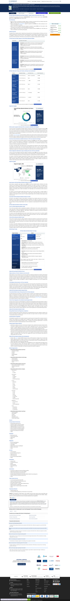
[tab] (12, 13)
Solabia (17, 337)
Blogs (36, 586)
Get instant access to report (37, 69)
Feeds (45, 591)
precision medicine (38, 297)
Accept (29, 599)
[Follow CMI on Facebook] (57, 581)
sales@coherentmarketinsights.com (15, 580)
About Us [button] (29, 1)
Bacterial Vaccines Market (32, 515)
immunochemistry (22, 23)
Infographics (37, 584)
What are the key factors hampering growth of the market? (18, 542)
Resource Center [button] (49, 1)
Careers (36, 591)
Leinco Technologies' (16, 134)
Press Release (37, 582)
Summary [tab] (12, 13)
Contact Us (28, 586)
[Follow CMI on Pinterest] (59, 581)
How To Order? (46, 582)
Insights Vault (43, 1)
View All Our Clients (21, 564)
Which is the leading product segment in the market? (17, 538)
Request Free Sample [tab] (42, 13)
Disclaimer (45, 588)
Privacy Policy (25, 599)
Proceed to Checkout (55, 34)
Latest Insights (34, 1)
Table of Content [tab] (21, 13)
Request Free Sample (35, 125)
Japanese (11, 511)
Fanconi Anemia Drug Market (33, 518)
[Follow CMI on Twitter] (55, 581)
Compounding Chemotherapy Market (14, 518)
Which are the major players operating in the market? (17, 547)
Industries (28, 582)
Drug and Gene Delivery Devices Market (15, 515)
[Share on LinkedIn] (13, 497)
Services (28, 584)
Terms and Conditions (47, 584)
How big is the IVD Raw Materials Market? (15, 523)
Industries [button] (38, 1)
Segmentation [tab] (31, 13)
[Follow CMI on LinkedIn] (53, 581)
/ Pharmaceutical (12, 3)
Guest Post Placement (38, 588)
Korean (15, 511)
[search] (60, 1)
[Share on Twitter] (14, 497)
